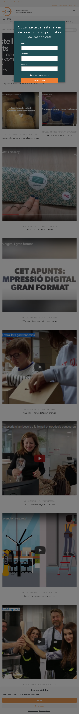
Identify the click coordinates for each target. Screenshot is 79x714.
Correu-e (24, 64)
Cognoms (24, 54)
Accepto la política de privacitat (40, 75)
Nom (22, 43)
